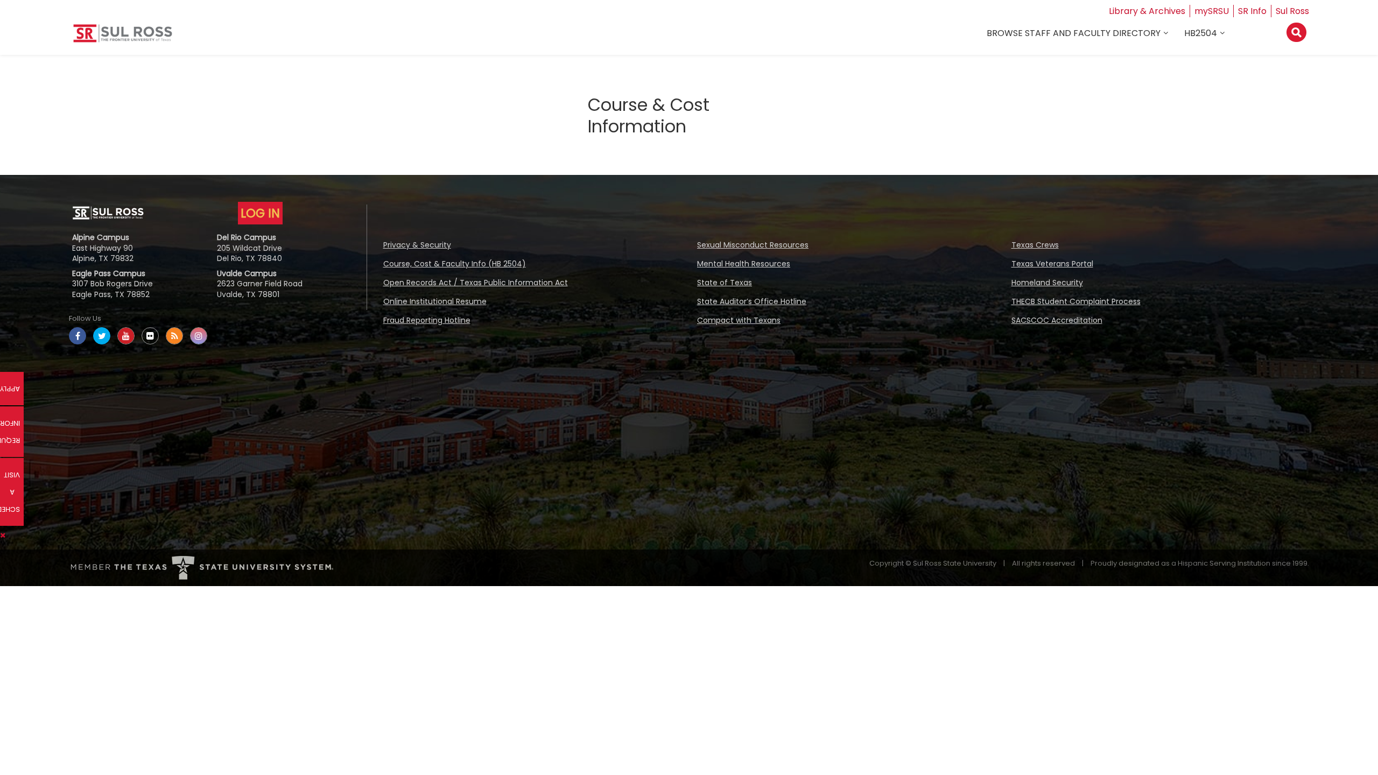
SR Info (1252, 11)
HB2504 (1200, 33)
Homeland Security (1047, 282)
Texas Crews (1035, 244)
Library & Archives (1147, 11)
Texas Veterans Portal (1052, 263)
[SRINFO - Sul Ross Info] (123, 37)
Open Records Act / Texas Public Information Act (475, 282)
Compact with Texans (739, 320)
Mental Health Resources (743, 263)
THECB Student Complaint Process (1076, 301)
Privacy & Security (417, 244)
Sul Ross (1292, 11)
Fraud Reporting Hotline (426, 320)
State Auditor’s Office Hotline (751, 301)
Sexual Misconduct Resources (752, 244)
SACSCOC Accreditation (1056, 320)
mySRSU (1211, 11)
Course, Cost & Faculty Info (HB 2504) (454, 263)
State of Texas (724, 282)
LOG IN (260, 213)
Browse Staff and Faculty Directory (1074, 33)
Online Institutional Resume (435, 301)
